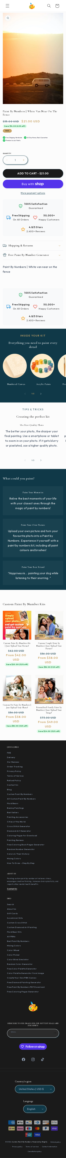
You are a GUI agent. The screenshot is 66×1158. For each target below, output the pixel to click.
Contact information (49, 1147)
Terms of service (32, 1147)
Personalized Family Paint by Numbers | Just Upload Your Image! (49, 710)
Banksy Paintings (15, 808)
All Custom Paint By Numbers (21, 798)
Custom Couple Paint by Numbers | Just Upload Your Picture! (49, 646)
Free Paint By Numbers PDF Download (26, 987)
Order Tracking (15, 766)
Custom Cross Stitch (17, 922)
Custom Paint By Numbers (20, 794)
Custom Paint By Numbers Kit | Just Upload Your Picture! (17, 644)
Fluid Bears (12, 803)
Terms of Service (15, 776)
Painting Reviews (15, 840)
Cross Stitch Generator (18, 826)
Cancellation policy (35, 1151)
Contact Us (12, 785)
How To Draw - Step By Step (20, 863)
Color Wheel (13, 950)
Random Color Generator (20, 964)
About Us (11, 909)
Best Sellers (13, 812)
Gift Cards (12, 913)
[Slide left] (25, 394)
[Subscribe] (55, 1033)
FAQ (9, 752)
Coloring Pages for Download (22, 835)
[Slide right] (41, 394)
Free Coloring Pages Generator (23, 991)
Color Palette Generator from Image (25, 973)
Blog (9, 789)
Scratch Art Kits (15, 918)
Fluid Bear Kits (14, 932)
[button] (7, 6)
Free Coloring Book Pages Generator (25, 844)
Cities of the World (16, 821)
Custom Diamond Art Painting (22, 927)
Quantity (7, 153)
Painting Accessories (17, 817)
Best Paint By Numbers (18, 941)
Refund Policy (14, 780)
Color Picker (13, 955)
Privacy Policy (14, 771)
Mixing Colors (14, 858)
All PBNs (11, 936)
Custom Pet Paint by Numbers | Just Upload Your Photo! (17, 706)
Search (10, 904)
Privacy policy (17, 1147)
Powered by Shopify (39, 1142)
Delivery (11, 757)
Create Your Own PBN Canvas (21, 977)
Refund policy (56, 1142)
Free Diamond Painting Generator (24, 982)
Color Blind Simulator (18, 959)
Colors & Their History (18, 854)
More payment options (33, 192)
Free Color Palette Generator (22, 968)
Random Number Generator (21, 849)
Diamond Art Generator (19, 831)
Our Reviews (13, 762)
